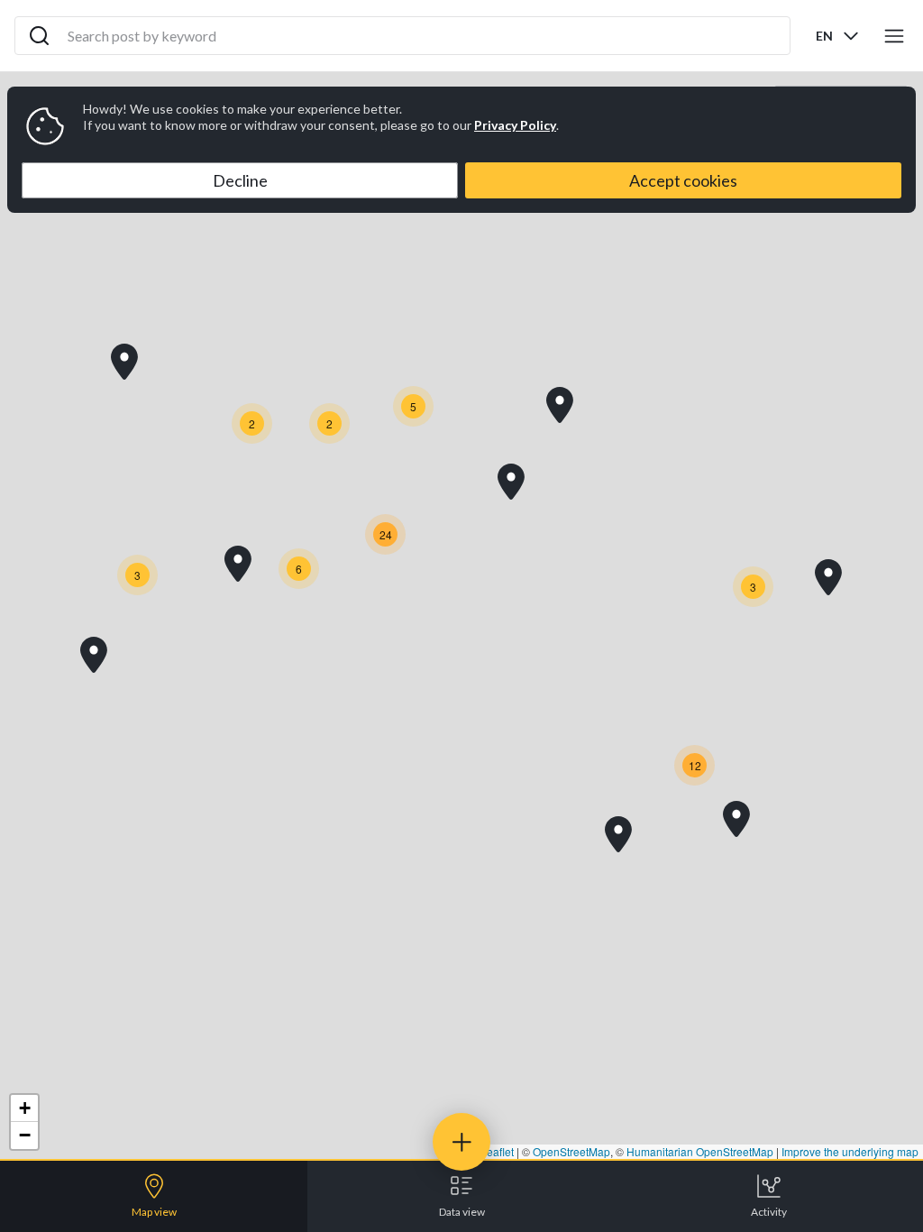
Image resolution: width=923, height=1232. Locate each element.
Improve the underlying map (849, 1151)
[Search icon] (40, 36)
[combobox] (839, 35)
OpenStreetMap (571, 1151)
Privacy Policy (515, 125)
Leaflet (496, 1151)
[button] (124, 362)
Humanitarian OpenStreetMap (699, 1151)
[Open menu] (894, 36)
